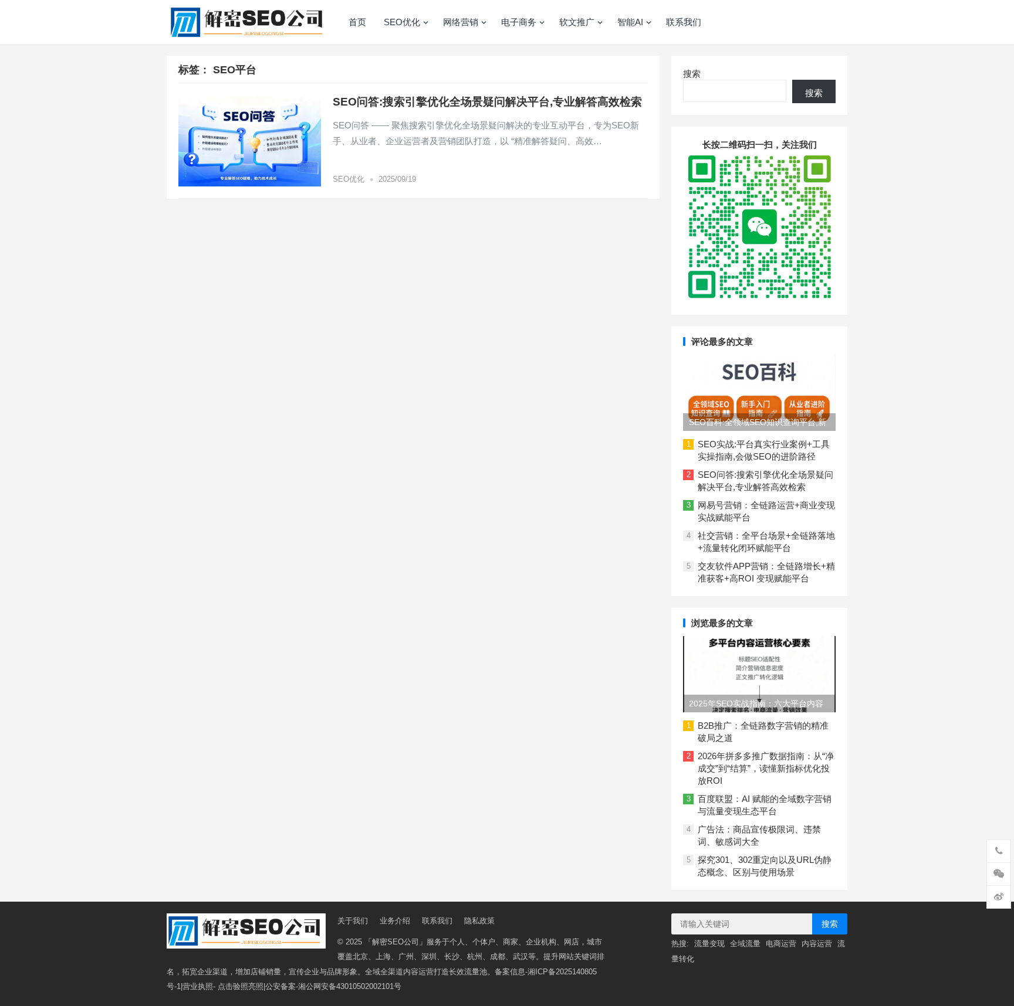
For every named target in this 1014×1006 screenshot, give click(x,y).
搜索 (692, 74)
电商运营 (781, 943)
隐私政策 (479, 920)
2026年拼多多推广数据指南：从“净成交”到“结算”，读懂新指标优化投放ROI (766, 768)
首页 (357, 22)
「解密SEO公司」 (395, 941)
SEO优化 (402, 22)
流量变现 (709, 943)
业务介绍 (395, 920)
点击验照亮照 (240, 986)
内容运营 (817, 943)
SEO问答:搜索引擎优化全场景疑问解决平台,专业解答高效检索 (487, 102)
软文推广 (576, 22)
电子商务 (518, 22)
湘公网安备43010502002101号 (349, 986)
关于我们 (352, 920)
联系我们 (683, 22)
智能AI (630, 22)
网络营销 (460, 22)
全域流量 (745, 943)
